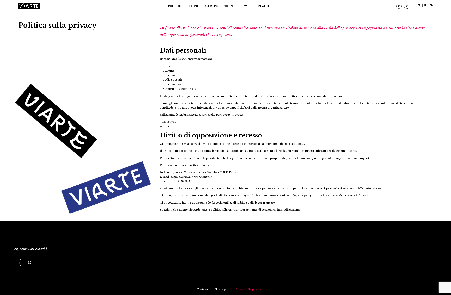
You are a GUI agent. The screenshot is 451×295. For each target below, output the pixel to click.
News (244, 6)
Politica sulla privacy (248, 289)
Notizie (229, 6)
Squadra (211, 6)
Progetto (174, 6)
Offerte (193, 6)
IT (425, 5)
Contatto (262, 6)
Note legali (221, 289)
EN (431, 5)
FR (419, 5)
